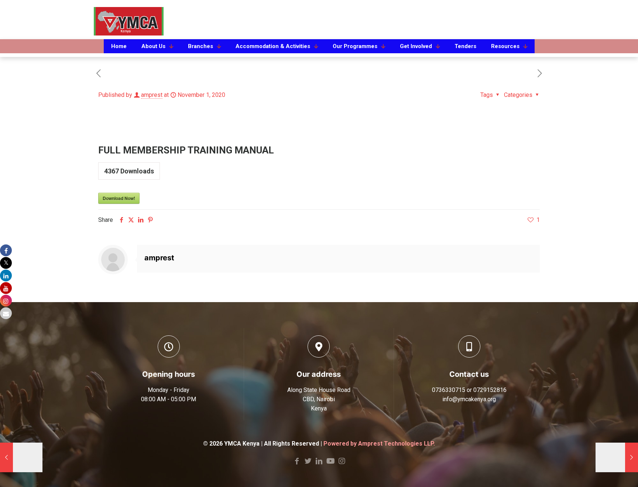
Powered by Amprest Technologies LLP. (379, 443)
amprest (151, 94)
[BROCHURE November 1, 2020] (617, 457)
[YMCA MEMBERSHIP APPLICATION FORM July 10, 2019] (21, 457)
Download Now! (119, 198)
